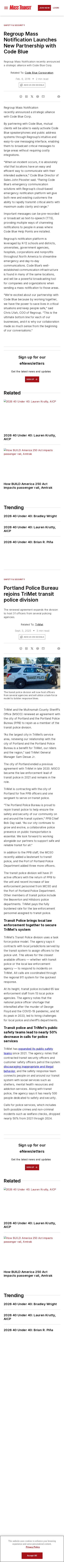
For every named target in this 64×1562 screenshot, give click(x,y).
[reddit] (37, 96)
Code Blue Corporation (39, 72)
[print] (58, 96)
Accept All (32, 1555)
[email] (43, 96)
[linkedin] (26, 96)
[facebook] (20, 96)
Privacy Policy (33, 1547)
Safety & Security (14, 25)
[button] (6, 8)
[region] (32, 1549)
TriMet (39, 624)
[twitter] (32, 96)
